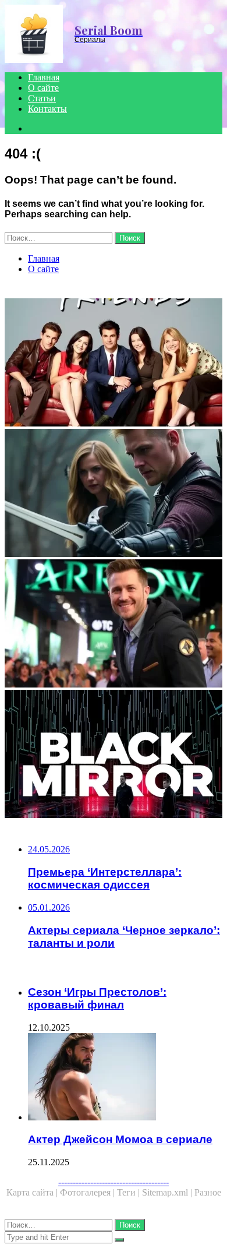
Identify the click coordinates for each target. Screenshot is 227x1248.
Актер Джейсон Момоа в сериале (120, 1139)
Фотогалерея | (88, 1192)
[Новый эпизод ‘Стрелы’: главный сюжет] (113, 494)
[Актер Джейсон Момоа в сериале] (125, 1078)
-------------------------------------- (113, 1182)
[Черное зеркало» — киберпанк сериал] (113, 755)
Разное (207, 1192)
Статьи (42, 98)
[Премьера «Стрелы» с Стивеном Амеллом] (113, 624)
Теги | (129, 1192)
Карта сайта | (33, 1192)
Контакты (47, 109)
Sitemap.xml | (168, 1192)
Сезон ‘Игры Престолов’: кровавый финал (97, 998)
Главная (43, 77)
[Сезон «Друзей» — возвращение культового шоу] (113, 363)
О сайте (43, 88)
